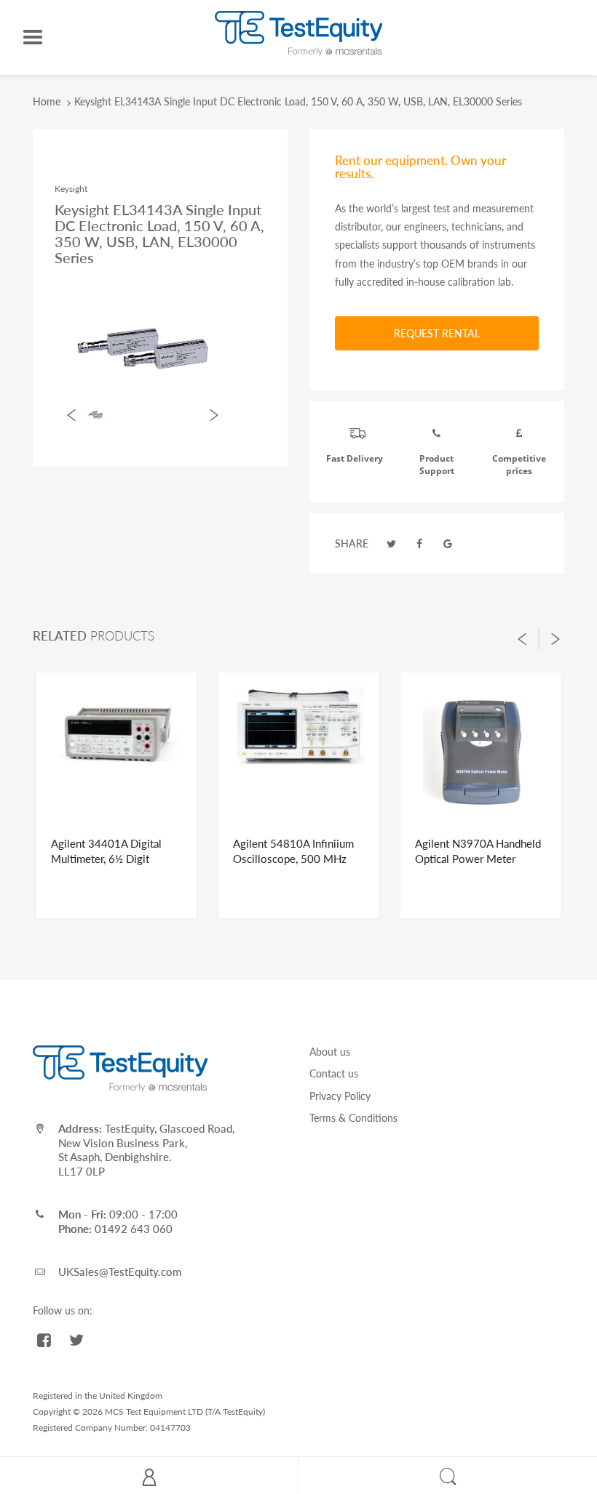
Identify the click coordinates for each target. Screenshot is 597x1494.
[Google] (447, 543)
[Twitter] (391, 543)
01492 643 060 (134, 1228)
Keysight (71, 188)
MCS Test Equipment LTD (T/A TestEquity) (185, 1411)
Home (46, 101)
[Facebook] (420, 543)
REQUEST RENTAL (437, 333)
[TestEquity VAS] (298, 32)
